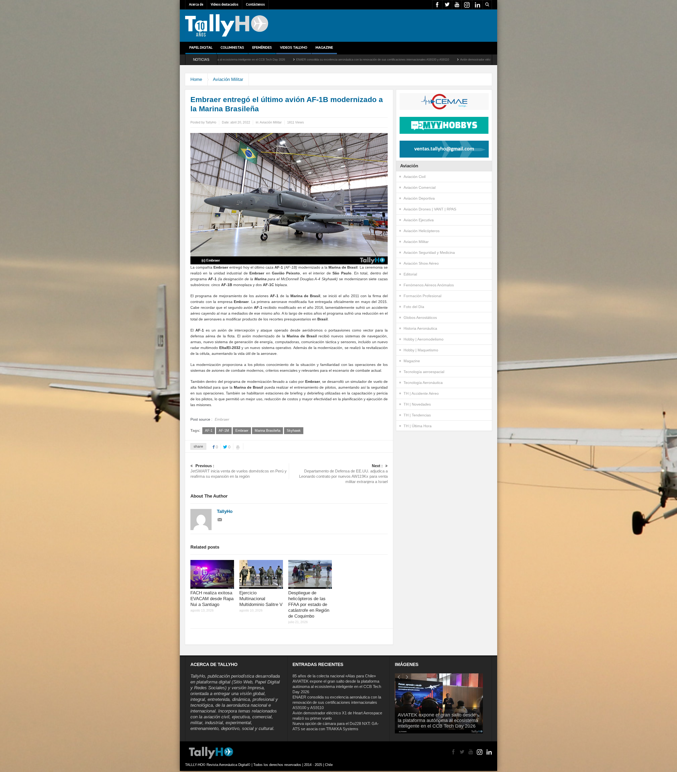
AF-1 (208, 431)
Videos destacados (224, 4)
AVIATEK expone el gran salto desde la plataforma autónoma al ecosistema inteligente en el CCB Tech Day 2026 (336, 686)
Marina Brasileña (267, 431)
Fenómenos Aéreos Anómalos (429, 285)
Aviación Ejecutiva (419, 220)
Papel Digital (200, 47)
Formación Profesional (422, 296)
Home (196, 79)
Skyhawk (294, 431)
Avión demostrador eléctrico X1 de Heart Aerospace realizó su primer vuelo (409, 59)
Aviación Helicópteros (422, 231)
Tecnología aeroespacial (424, 372)
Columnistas (232, 47)
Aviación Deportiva (419, 198)
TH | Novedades (417, 404)
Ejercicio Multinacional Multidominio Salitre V (260, 598)
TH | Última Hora (418, 426)
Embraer (241, 431)
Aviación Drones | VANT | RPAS (430, 209)
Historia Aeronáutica (420, 328)
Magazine (324, 47)
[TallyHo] (226, 26)
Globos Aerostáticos (420, 317)
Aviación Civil (415, 176)
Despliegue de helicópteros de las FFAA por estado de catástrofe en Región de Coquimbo (308, 604)
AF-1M (224, 431)
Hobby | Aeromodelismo (423, 339)
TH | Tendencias (417, 415)
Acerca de (196, 4)
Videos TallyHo (293, 47)
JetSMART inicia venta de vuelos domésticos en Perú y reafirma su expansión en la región (238, 471)
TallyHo (210, 122)
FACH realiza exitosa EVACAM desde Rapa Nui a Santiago (212, 598)
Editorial (410, 274)
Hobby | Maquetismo (421, 350)
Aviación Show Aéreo (421, 263)
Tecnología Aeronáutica (423, 382)
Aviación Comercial (420, 187)
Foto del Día (414, 307)
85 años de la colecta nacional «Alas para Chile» (334, 676)
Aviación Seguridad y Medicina (429, 252)
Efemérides (262, 47)
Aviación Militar (228, 79)
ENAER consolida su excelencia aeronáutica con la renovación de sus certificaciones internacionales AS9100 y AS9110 (273, 59)
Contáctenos (255, 4)
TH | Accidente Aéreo (421, 393)
